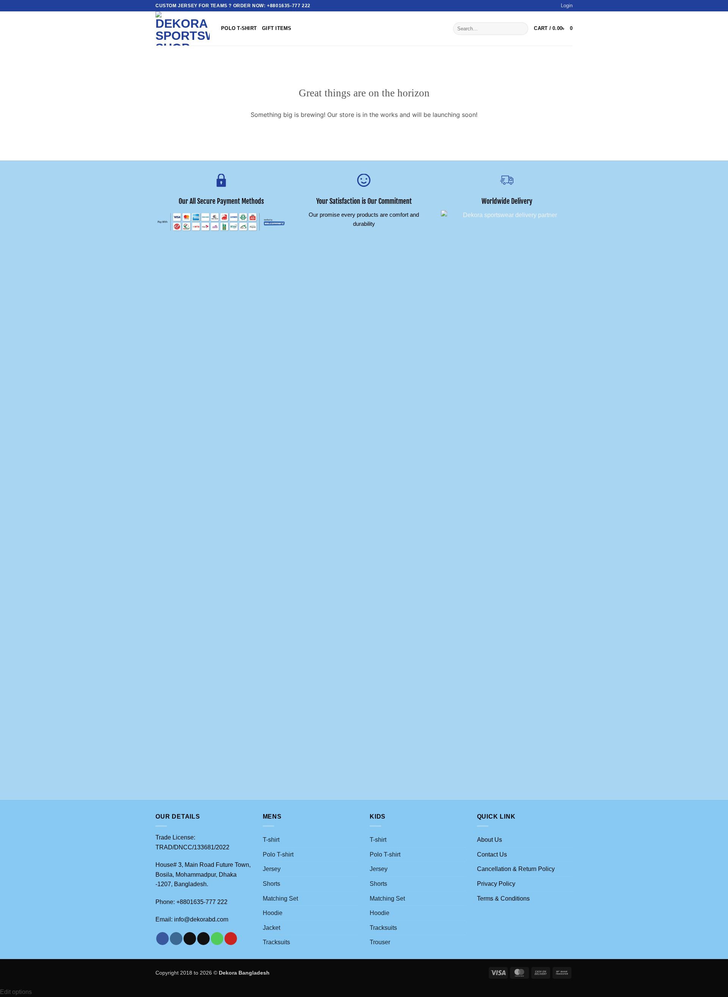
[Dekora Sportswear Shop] (182, 28)
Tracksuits (276, 942)
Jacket (271, 928)
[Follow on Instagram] (176, 938)
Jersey (272, 869)
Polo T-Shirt (239, 28)
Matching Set (280, 898)
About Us (489, 839)
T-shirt (271, 839)
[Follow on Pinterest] (230, 938)
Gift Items (277, 28)
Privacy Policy (496, 883)
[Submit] (521, 28)
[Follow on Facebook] (162, 938)
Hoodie (272, 913)
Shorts (271, 883)
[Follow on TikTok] (190, 938)
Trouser (380, 942)
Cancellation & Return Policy (516, 869)
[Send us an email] (203, 938)
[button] (567, 5)
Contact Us (492, 854)
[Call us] (217, 938)
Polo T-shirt (278, 854)
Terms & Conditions (503, 898)
